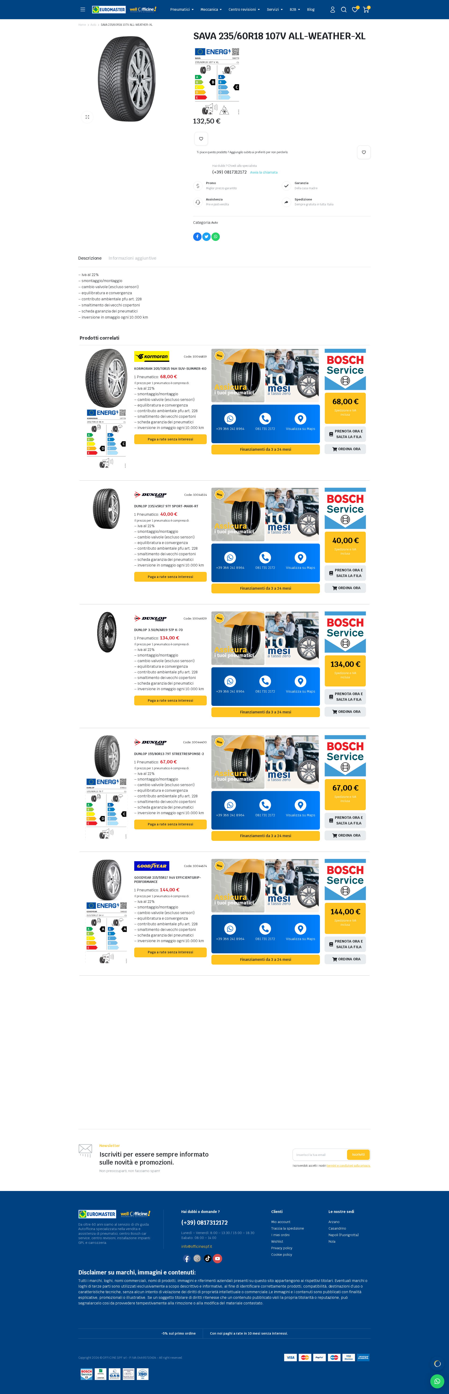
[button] (87, 117)
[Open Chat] (437, 1364)
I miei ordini (280, 1235)
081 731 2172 (265, 429)
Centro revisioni (242, 9)
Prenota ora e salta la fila (349, 434)
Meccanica (209, 9)
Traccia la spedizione (287, 1228)
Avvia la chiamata (264, 172)
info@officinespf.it (196, 1246)
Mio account (280, 1222)
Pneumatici (180, 9)
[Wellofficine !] (126, 9)
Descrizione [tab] (89, 258)
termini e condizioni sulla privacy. (349, 1166)
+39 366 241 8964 (230, 429)
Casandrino (337, 1228)
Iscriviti (358, 1154)
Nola (332, 1241)
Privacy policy (281, 1248)
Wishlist (277, 1241)
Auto (93, 25)
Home (82, 25)
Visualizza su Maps (300, 429)
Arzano (334, 1222)
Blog (311, 9)
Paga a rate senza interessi (170, 439)
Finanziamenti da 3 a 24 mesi (265, 449)
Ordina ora (349, 449)
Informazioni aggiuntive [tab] (132, 258)
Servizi (273, 9)
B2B (293, 9)
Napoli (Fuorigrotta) (344, 1235)
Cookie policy (281, 1254)
